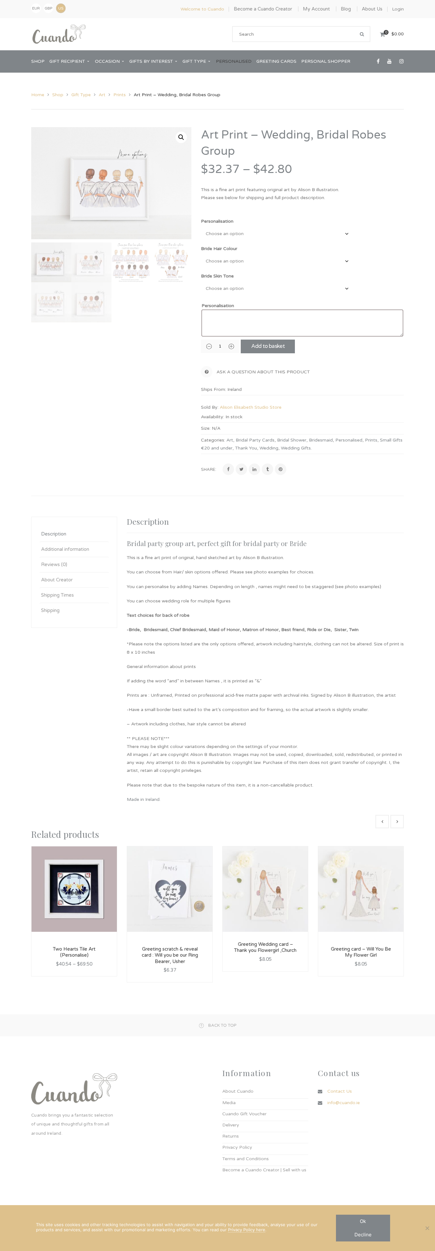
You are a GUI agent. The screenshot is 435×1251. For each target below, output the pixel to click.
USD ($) (61, 8)
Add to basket (268, 346)
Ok (363, 1221)
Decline (363, 1235)
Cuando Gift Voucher (244, 1114)
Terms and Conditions (245, 1158)
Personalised (348, 440)
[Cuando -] (59, 34)
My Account (316, 9)
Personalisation (217, 221)
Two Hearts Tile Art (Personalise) (74, 952)
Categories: (213, 440)
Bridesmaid (321, 440)
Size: (205, 428)
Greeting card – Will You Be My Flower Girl (361, 952)
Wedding (269, 448)
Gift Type (81, 94)
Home (37, 94)
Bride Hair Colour (219, 248)
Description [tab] (53, 534)
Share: (208, 469)
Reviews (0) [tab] (54, 564)
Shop (57, 94)
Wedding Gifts (296, 448)
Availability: (212, 417)
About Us (372, 9)
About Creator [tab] (57, 580)
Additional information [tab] (65, 549)
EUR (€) (36, 9)
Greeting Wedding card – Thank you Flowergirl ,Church (265, 947)
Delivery (230, 1125)
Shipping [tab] (50, 610)
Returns (230, 1136)
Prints (119, 94)
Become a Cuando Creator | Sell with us (264, 1170)
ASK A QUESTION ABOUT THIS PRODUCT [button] (263, 372)
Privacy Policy (237, 1147)
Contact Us (339, 1091)
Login (398, 9)
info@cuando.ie (343, 1102)
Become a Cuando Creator (263, 9)
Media (229, 1102)
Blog (346, 9)
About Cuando (237, 1091)
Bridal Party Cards (255, 440)
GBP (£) (48, 9)
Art (102, 94)
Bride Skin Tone (217, 276)
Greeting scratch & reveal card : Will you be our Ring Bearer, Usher (170, 955)
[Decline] (427, 1228)
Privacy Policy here (246, 1229)
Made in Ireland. (143, 799)
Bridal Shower (291, 440)
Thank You (246, 448)
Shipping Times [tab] (57, 595)
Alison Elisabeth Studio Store (251, 407)
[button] (181, 137)
